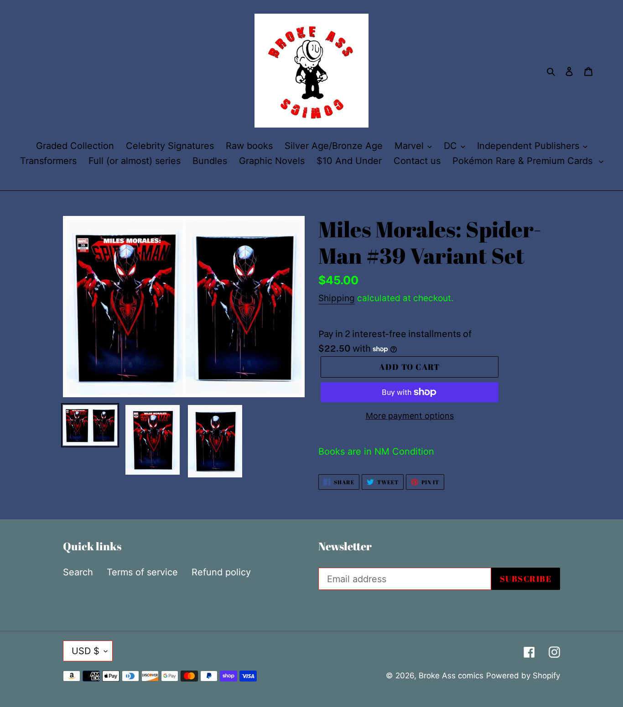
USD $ (85, 651)
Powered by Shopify (523, 675)
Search (78, 572)
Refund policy (221, 572)
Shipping (336, 298)
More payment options (410, 415)
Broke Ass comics (451, 675)
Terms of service (142, 572)
